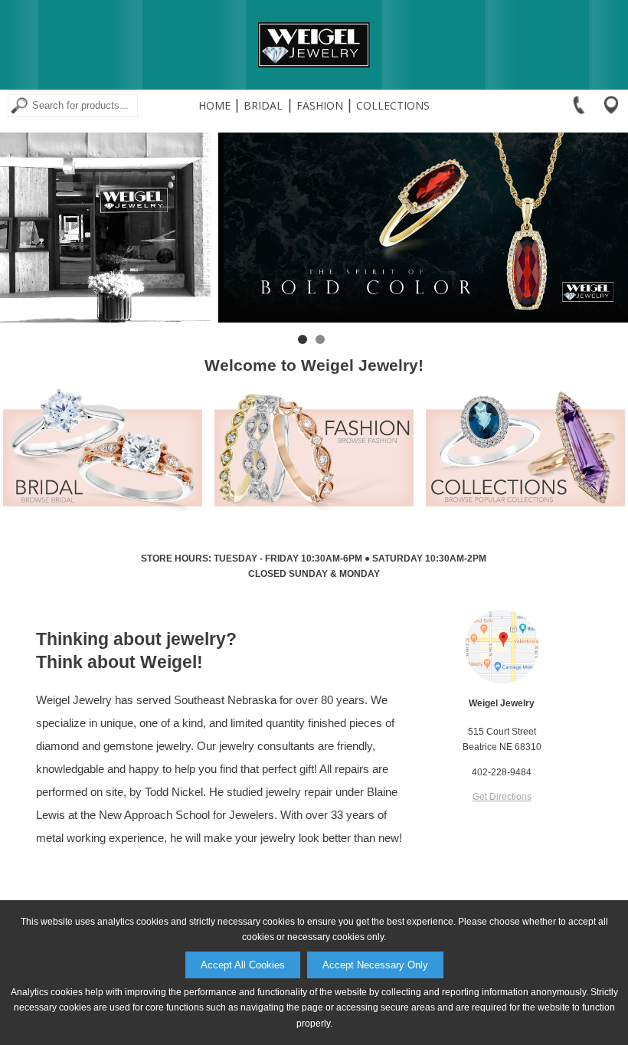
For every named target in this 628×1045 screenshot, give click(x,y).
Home (214, 105)
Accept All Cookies (243, 965)
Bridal (263, 105)
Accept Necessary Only (375, 965)
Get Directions (502, 796)
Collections (393, 105)
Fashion (319, 105)
